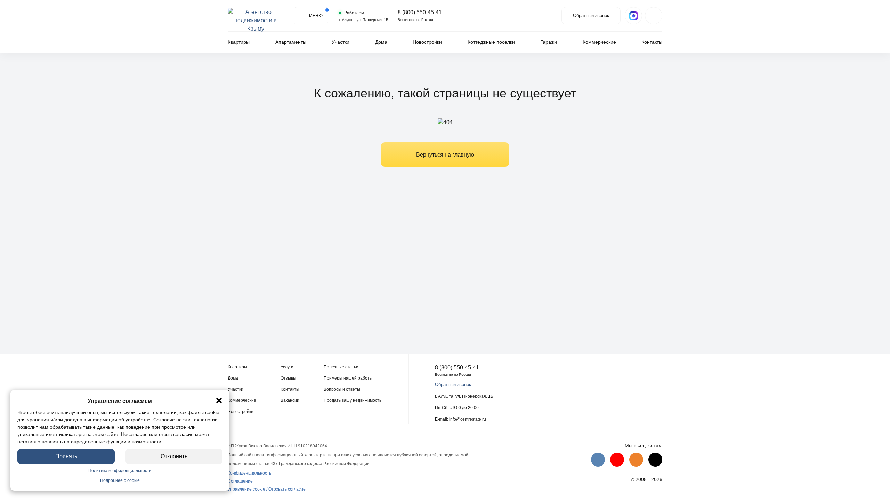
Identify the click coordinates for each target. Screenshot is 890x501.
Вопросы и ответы (342, 389)
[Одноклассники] (636, 460)
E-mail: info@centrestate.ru (460, 419)
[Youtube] (617, 460)
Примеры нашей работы (348, 378)
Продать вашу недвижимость (352, 400)
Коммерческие (599, 42)
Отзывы (288, 378)
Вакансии (290, 400)
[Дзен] (655, 460)
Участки (340, 42)
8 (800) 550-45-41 (420, 12)
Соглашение (240, 481)
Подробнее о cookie (120, 480)
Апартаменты (290, 42)
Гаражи (548, 42)
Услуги (287, 367)
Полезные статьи (341, 367)
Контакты (651, 42)
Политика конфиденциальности (120, 470)
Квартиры (239, 42)
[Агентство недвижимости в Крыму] (255, 15)
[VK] (598, 460)
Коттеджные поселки (491, 42)
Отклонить (174, 456)
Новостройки (427, 42)
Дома (381, 42)
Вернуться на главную (445, 155)
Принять (66, 456)
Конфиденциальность (249, 473)
